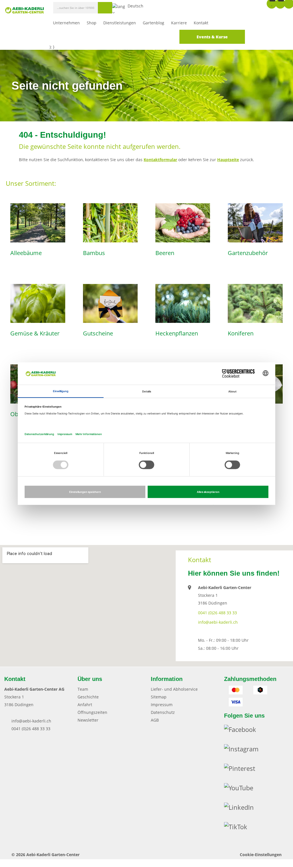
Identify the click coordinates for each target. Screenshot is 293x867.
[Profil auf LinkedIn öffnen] (242, 808)
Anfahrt (85, 704)
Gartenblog (153, 22)
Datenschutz (163, 712)
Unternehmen (66, 22)
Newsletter (88, 720)
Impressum (162, 704)
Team (83, 689)
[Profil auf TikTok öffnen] (239, 828)
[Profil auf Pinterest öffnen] (243, 769)
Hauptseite (228, 159)
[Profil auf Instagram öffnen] (245, 750)
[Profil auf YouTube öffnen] (242, 789)
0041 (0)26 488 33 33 (217, 612)
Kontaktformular (160, 159)
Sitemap (159, 697)
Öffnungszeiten (92, 712)
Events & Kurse (212, 37)
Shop (91, 22)
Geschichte (88, 697)
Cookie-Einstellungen (261, 854)
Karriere (179, 22)
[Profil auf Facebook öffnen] (243, 730)
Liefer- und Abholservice (174, 689)
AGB (155, 720)
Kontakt (201, 22)
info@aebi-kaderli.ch (218, 622)
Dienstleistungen (119, 22)
